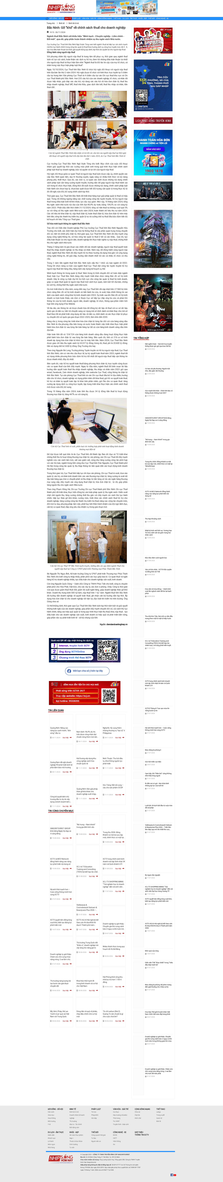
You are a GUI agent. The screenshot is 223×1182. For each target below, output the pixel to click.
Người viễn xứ (96, 1141)
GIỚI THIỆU (139, 1132)
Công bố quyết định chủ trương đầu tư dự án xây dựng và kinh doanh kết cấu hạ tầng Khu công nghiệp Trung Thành (61, 802)
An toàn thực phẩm (76, 1135)
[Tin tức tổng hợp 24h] (61, 3)
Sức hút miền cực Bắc (153, 762)
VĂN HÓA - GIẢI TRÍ (120, 1109)
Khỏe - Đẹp (142, 18)
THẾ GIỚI (94, 1132)
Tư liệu (93, 1138)
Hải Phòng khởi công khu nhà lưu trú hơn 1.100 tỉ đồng (113, 979)
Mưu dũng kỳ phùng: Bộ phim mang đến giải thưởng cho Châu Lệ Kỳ (158, 986)
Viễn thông (117, 1141)
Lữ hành (51, 1141)
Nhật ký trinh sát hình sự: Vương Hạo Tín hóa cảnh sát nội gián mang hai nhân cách (158, 533)
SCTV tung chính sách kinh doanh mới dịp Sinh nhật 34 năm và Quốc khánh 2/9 (114, 861)
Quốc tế (159, 1118)
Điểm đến (51, 1135)
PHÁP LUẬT (96, 1109)
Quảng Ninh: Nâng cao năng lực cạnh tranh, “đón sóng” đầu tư (60, 730)
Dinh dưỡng (74, 1144)
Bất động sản (74, 1127)
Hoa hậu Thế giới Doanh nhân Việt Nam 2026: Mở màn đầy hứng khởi (157, 1013)
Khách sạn (51, 1138)
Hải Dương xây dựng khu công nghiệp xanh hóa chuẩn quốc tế (86, 761)
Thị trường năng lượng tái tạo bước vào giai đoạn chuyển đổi (60, 983)
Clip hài (137, 1115)
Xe (114, 1144)
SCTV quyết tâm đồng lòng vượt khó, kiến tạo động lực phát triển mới (61, 922)
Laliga (158, 1112)
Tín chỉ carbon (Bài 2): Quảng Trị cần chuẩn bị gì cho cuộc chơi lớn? (113, 1014)
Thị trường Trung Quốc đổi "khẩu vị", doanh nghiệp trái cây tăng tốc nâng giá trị (87, 945)
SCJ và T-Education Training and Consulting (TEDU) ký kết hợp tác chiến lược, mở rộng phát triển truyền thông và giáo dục (87, 872)
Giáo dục (51, 1115)
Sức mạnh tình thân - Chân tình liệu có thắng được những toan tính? (159, 392)
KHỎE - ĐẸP (74, 1132)
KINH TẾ (73, 1109)
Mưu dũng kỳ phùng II (153, 750)
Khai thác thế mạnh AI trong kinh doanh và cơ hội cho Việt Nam (87, 983)
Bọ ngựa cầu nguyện (152, 875)
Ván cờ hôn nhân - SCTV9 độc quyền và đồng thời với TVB (158, 571)
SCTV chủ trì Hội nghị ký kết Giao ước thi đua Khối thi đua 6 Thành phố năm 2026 (158, 926)
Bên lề (158, 1121)
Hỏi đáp (94, 1118)
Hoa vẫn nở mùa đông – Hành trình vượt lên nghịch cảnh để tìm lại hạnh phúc (158, 591)
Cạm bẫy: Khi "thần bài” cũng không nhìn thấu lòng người (158, 774)
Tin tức (93, 1112)
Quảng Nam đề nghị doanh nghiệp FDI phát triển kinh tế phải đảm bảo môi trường (61, 764)
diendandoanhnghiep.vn (117, 624)
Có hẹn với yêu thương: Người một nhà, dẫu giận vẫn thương (157, 370)
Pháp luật (76, 18)
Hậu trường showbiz (120, 1115)
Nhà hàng (51, 1147)
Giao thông (52, 1118)
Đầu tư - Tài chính (76, 1124)
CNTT (115, 1138)
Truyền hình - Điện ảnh (121, 1124)
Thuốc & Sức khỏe (76, 1141)
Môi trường (51, 1121)
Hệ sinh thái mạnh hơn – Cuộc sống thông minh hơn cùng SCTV (61, 892)
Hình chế (138, 1118)
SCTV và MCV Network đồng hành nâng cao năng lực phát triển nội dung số (60, 861)
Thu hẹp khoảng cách (153, 519)
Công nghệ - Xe (162, 18)
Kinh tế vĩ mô (74, 1112)
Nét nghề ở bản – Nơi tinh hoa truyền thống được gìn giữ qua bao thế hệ (158, 345)
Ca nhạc (116, 1112)
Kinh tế (68, 18)
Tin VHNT (116, 1121)
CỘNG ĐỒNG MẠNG (142, 1109)
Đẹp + (71, 1138)
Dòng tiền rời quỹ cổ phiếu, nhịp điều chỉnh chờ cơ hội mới (87, 1014)
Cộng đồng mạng (104, 18)
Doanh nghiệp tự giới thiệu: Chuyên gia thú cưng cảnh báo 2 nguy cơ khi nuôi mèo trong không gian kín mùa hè (114, 929)
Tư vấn (72, 1147)
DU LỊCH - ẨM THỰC (56, 1132)
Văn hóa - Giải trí (89, 18)
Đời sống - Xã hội (57, 18)
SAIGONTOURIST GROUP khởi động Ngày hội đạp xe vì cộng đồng (60, 831)
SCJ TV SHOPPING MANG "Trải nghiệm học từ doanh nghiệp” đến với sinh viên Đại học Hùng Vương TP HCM (113, 887)
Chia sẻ (137, 1112)
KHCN (115, 1135)
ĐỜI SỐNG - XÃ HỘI (55, 1109)
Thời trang (116, 1118)
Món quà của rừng (152, 951)
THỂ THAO (160, 1109)
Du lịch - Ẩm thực (129, 18)
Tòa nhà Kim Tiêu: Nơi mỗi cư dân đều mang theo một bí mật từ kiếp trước (159, 617)
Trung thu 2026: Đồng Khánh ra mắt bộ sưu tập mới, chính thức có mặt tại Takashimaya (158, 464)
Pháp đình (94, 1115)
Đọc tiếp (65, 738)
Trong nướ (160, 1115)
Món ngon (51, 1144)
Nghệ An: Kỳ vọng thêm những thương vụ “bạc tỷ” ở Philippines (114, 730)
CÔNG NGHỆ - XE (119, 1132)
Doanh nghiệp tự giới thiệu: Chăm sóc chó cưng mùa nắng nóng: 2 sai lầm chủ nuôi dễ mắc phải (159, 1071)
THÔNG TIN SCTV (142, 1135)
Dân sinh (51, 1112)
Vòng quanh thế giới (98, 1135)
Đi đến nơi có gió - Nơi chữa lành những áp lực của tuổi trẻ (157, 784)
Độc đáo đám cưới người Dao (156, 558)
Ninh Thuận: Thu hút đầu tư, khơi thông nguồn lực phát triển (113, 761)
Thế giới (151, 18)
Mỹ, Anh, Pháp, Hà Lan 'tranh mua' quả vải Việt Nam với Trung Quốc (59, 1014)
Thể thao (117, 18)
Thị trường (73, 1121)
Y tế (49, 1124)
